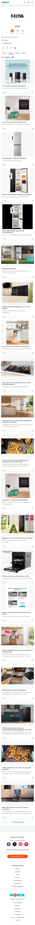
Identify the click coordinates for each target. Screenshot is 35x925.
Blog (17, 874)
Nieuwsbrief (17, 883)
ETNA (4, 92)
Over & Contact (17, 902)
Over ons (4, 53)
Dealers (17, 53)
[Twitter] (15, 844)
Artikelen (11, 53)
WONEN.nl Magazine (17, 886)
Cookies (17, 920)
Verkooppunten (17, 880)
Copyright (17, 911)
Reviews (17, 877)
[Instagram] (20, 844)
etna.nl (6, 40)
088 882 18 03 (7, 43)
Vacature (17, 905)
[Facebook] (9, 844)
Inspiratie (17, 871)
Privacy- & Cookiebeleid (17, 917)
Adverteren (17, 908)
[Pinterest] (26, 844)
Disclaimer (17, 914)
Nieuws (24, 53)
